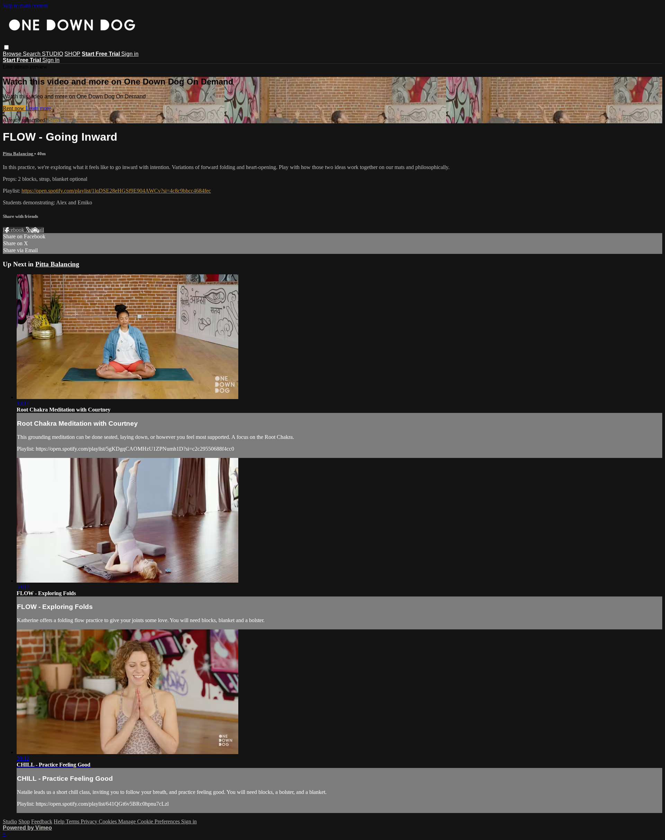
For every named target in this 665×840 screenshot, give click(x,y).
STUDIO (52, 54)
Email (37, 230)
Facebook (14, 230)
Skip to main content (25, 6)
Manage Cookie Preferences (149, 821)
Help (60, 821)
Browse (13, 54)
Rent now (14, 108)
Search (32, 54)
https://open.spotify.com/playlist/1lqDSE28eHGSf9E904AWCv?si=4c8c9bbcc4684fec (116, 191)
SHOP (72, 54)
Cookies (108, 821)
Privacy (90, 821)
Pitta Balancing (18, 153)
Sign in (130, 54)
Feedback (41, 821)
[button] (6, 47)
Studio (10, 821)
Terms (73, 821)
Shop (24, 821)
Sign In (51, 60)
